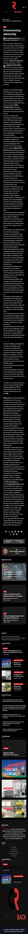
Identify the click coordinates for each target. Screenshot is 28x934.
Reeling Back (6, 829)
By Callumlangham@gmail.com (13, 38)
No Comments (14, 40)
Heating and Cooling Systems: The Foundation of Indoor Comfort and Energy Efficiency (14, 716)
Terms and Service (14, 853)
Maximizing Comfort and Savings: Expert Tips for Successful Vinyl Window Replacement (13, 723)
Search (4, 633)
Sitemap (14, 855)
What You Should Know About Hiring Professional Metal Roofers (12, 729)
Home (4, 21)
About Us (14, 847)
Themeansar (19, 931)
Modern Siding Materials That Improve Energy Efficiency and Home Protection (12, 652)
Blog (8, 21)
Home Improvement (18, 660)
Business (5, 648)
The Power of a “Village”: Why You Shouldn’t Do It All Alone (13, 574)
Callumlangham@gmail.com (17, 552)
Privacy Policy (14, 851)
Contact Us (14, 849)
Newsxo (13, 931)
